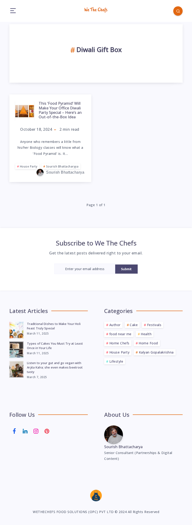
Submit (126, 269)
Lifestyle (116, 361)
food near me (120, 334)
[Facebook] (14, 430)
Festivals (154, 325)
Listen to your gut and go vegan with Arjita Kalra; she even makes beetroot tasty (55, 367)
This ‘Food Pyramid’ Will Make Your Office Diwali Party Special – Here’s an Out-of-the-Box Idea (60, 110)
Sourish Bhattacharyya (62, 166)
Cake (134, 325)
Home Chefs (119, 343)
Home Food (148, 343)
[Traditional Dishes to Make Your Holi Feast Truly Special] (16, 329)
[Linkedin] (25, 430)
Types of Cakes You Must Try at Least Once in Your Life (55, 345)
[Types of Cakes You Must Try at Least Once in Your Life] (16, 349)
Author (115, 325)
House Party (28, 166)
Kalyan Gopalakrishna (156, 352)
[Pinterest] (47, 430)
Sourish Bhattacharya (123, 446)
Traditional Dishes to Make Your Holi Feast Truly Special (54, 326)
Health (146, 334)
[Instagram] (36, 430)
